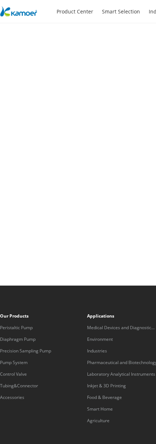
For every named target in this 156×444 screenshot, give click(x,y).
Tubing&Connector (19, 386)
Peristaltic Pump (16, 327)
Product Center (75, 11)
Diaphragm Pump (18, 339)
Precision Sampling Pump (25, 351)
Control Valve (13, 374)
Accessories (12, 397)
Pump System (14, 362)
